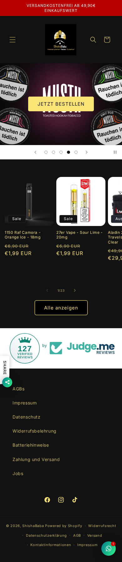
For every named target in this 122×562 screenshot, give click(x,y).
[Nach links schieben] (47, 290)
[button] (12, 40)
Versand (94, 535)
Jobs (18, 473)
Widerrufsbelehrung (35, 431)
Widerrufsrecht (102, 526)
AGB (77, 535)
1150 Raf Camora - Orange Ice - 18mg (23, 235)
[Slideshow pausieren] (115, 152)
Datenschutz (27, 416)
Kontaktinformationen (50, 545)
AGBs (18, 388)
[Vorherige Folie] (35, 152)
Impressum (25, 402)
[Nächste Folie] (87, 152)
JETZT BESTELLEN (61, 104)
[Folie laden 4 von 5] (68, 152)
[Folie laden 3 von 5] (61, 152)
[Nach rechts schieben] (75, 290)
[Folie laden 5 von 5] (76, 152)
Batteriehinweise (31, 445)
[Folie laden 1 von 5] (46, 152)
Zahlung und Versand (36, 459)
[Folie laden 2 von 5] (53, 152)
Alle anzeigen (61, 308)
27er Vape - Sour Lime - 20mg (79, 235)
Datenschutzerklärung (46, 535)
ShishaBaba (33, 526)
